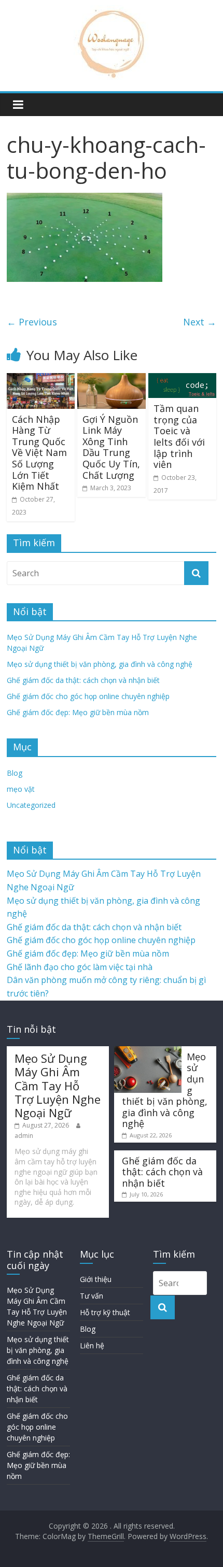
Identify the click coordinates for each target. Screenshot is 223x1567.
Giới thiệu (96, 1279)
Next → (199, 322)
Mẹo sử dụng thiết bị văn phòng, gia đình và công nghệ (99, 664)
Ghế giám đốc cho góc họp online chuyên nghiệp (88, 696)
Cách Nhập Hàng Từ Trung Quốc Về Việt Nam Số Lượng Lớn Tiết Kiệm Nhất (39, 453)
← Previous (32, 322)
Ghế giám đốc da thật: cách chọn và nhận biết (83, 680)
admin (24, 1135)
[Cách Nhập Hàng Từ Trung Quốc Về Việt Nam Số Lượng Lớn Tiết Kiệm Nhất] (41, 379)
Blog (14, 773)
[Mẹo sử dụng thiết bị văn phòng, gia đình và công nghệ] (148, 1051)
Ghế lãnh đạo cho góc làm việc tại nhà (79, 967)
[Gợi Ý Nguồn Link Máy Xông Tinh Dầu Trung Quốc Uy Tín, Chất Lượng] (111, 379)
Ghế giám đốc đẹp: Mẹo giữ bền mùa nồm (78, 712)
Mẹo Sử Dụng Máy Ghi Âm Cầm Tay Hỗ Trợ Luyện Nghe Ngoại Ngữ (58, 1085)
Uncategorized (31, 805)
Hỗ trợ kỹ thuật (105, 1312)
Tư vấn (91, 1296)
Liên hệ (92, 1345)
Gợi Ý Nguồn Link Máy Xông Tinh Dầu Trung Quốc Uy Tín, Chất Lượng (111, 447)
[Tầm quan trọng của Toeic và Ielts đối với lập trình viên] (182, 379)
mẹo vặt (21, 789)
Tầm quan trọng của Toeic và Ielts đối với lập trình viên (179, 436)
